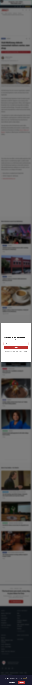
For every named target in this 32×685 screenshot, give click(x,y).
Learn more (24, 678)
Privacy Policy (24, 351)
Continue (16, 347)
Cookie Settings (12, 682)
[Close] (27, 325)
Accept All (21, 682)
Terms (20, 351)
